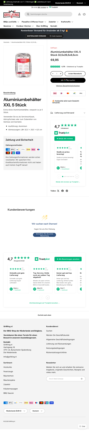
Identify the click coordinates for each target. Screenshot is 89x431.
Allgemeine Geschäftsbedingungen (60, 339)
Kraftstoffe (66, 22)
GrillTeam (53, 48)
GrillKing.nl (11, 421)
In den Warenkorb (75, 73)
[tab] (9, 92)
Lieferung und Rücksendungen (58, 344)
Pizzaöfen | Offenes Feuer (33, 22)
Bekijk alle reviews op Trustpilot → (68, 182)
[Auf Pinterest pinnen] (67, 191)
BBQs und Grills (9, 22)
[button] (84, 14)
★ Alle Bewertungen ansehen (68, 259)
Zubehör (52, 22)
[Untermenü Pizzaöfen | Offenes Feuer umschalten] (45, 22)
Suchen (49, 331)
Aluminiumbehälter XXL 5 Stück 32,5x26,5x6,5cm (24, 42)
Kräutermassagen (10, 389)
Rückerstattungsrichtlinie (56, 352)
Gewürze (7, 26)
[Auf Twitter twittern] (58, 191)
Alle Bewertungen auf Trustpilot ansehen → (44, 303)
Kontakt (53, 26)
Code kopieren (57, 36)
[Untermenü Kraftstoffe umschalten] (72, 22)
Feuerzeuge (8, 371)
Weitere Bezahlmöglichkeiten (68, 86)
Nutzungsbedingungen (55, 348)
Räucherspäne (9, 380)
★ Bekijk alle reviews (65, 138)
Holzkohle (7, 367)
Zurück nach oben (44, 315)
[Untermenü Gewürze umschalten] (13, 26)
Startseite (6, 42)
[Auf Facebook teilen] (62, 191)
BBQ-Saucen (8, 393)
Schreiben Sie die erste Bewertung (44, 235)
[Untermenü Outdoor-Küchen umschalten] (32, 26)
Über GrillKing (42, 26)
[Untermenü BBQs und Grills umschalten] (18, 22)
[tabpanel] (23, 114)
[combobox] (48, 14)
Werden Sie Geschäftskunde (57, 335)
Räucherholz (8, 376)
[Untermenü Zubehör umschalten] (57, 22)
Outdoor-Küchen (23, 26)
